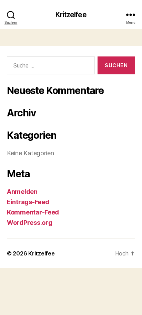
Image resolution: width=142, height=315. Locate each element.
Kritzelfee (70, 14)
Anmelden (22, 191)
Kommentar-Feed (33, 212)
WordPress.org (29, 222)
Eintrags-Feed (28, 202)
